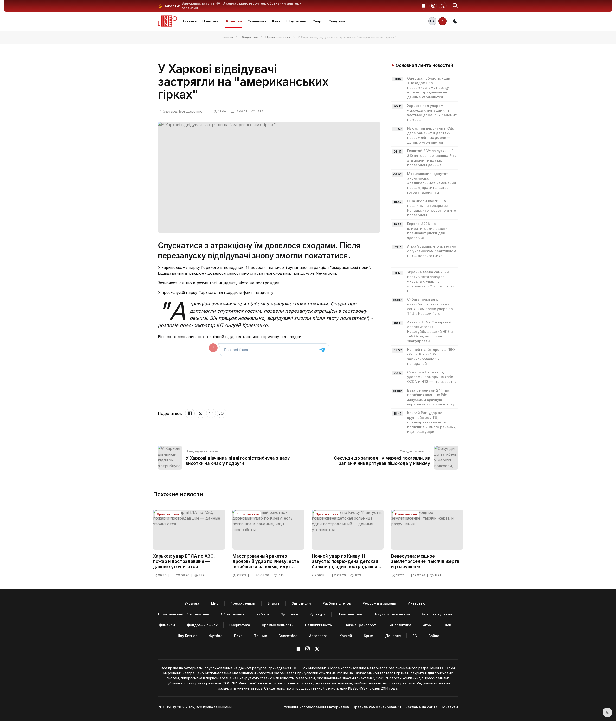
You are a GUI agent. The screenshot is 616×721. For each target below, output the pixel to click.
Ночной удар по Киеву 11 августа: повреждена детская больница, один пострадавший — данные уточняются (346, 563)
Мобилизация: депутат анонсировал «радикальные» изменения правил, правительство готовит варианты (431, 183)
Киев (276, 21)
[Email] (211, 413)
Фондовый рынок (202, 625)
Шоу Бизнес (296, 21)
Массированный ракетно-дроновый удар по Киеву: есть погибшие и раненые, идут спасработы (265, 563)
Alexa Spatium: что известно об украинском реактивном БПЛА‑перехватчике (431, 251)
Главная (190, 21)
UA (432, 21)
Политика (210, 21)
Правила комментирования (377, 707)
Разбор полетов (337, 603)
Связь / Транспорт (360, 625)
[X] (200, 413)
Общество (233, 21)
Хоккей (346, 636)
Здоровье (289, 614)
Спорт (318, 21)
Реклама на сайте (421, 707)
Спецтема (337, 21)
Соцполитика (399, 625)
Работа (262, 614)
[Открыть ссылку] (221, 413)
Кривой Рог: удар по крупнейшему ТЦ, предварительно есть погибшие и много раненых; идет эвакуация (431, 422)
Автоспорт (318, 636)
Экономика (257, 21)
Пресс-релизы (243, 603)
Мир (214, 603)
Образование (232, 614)
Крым (368, 636)
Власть (273, 603)
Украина (192, 603)
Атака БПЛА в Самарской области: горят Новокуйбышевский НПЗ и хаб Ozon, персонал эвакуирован (430, 331)
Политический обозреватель (183, 614)
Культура (318, 614)
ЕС (414, 636)
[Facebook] (190, 413)
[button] (455, 6)
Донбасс (393, 636)
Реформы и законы (379, 603)
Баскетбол (288, 636)
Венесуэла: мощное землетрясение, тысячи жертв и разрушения (425, 561)
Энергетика (239, 625)
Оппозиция (301, 603)
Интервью (416, 603)
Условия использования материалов (316, 707)
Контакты (449, 707)
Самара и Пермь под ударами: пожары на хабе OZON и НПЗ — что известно (432, 377)
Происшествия (277, 37)
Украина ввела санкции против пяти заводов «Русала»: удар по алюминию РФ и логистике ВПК (431, 281)
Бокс (238, 636)
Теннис (260, 636)
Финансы (167, 625)
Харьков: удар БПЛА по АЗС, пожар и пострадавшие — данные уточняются (184, 561)
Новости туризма (437, 614)
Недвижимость (318, 625)
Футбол (215, 636)
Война (434, 636)
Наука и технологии (392, 614)
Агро (427, 625)
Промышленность (277, 625)
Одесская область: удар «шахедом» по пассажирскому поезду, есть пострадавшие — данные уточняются (428, 87)
